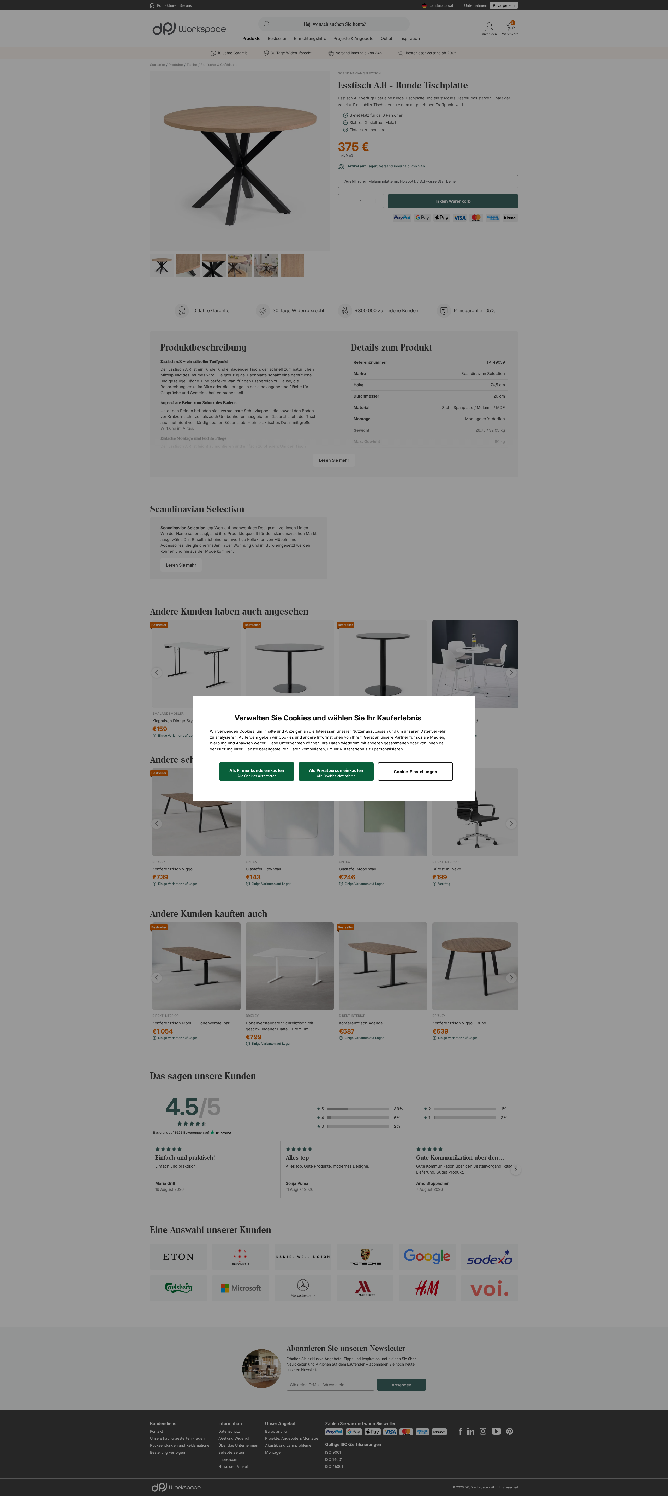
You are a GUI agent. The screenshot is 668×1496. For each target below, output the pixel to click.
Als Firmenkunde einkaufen (256, 773)
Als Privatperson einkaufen (336, 773)
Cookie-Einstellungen (415, 771)
